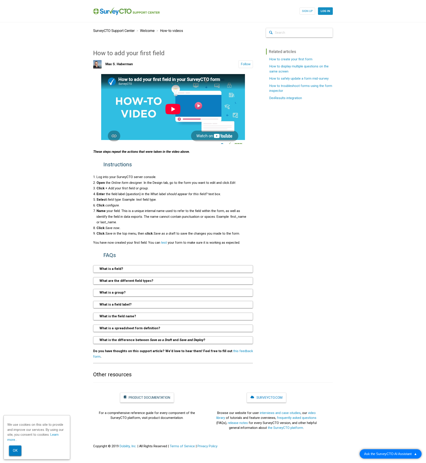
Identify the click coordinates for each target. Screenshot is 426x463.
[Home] (126, 11)
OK (15, 450)
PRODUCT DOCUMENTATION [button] (149, 398)
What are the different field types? (126, 281)
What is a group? (112, 292)
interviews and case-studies (280, 413)
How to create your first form (290, 59)
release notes (238, 423)
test (164, 243)
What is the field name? (117, 316)
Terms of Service (182, 446)
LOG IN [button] (325, 11)
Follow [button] (245, 64)
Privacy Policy (207, 446)
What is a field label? (115, 304)
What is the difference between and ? (152, 340)
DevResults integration (285, 98)
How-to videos (171, 31)
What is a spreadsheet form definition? (129, 328)
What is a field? (111, 269)
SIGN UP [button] (307, 11)
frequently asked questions (296, 418)
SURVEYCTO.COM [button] (269, 398)
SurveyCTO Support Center (114, 31)
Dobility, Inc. (128, 446)
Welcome (147, 31)
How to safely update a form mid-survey (299, 78)
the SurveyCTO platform (285, 428)
